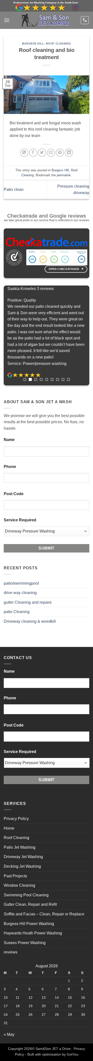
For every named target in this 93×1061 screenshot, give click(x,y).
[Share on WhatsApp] (24, 153)
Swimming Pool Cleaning (26, 895)
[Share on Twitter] (42, 153)
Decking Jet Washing (22, 866)
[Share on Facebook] (33, 153)
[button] (7, 20)
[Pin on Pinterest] (60, 153)
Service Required (20, 520)
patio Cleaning (17, 612)
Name (9, 440)
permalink (64, 175)
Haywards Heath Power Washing (33, 933)
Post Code (14, 494)
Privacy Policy (16, 819)
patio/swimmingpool (21, 583)
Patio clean (14, 189)
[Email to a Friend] (51, 153)
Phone (10, 466)
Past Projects (15, 876)
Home (9, 828)
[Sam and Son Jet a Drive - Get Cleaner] (45, 20)
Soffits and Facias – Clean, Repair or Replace (44, 914)
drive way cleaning (20, 593)
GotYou (72, 1054)
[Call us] (85, 20)
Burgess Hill (33, 43)
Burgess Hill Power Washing (29, 924)
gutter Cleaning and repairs (28, 602)
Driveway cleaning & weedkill (30, 621)
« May (9, 1034)
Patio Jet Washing (19, 847)
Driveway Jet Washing (23, 857)
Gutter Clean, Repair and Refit (30, 904)
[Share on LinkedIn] (69, 153)
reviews (10, 952)
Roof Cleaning (58, 43)
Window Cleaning (19, 885)
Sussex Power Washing (25, 943)
